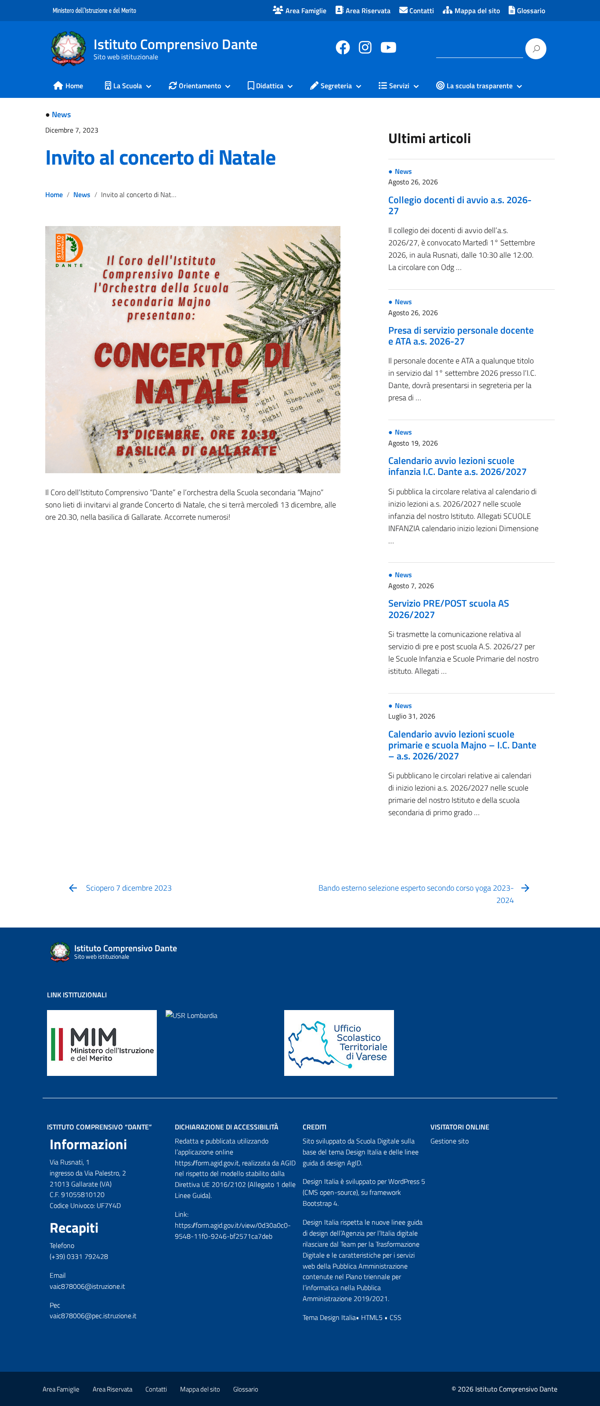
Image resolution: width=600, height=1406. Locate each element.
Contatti (156, 1389)
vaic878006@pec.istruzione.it (93, 1315)
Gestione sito (449, 1141)
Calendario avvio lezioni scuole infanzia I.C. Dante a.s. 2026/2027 (457, 465)
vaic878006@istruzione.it (87, 1286)
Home (54, 194)
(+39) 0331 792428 (79, 1256)
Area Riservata (112, 1389)
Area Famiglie (61, 1389)
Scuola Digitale (377, 1141)
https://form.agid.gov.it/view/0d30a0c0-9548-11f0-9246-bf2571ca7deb (233, 1230)
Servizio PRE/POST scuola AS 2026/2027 (448, 608)
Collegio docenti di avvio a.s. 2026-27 (459, 205)
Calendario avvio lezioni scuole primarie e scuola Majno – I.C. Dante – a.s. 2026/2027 (462, 745)
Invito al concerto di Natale (160, 157)
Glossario (245, 1389)
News (61, 114)
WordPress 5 (406, 1181)
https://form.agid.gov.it (207, 1163)
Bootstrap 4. (321, 1203)
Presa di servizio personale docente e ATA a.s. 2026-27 (461, 335)
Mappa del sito (200, 1389)
